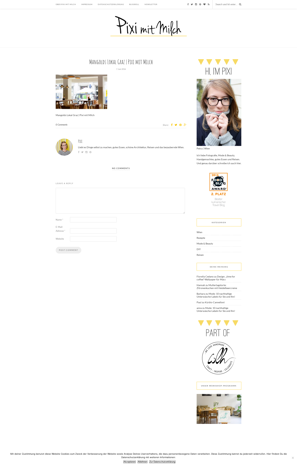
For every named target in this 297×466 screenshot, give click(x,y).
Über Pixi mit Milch (66, 4)
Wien (199, 232)
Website (60, 238)
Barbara (201, 293)
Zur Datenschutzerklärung (162, 461)
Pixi (80, 141)
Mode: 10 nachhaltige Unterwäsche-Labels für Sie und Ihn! (216, 295)
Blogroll (134, 4)
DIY (199, 249)
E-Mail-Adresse (60, 229)
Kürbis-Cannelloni (215, 302)
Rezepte (201, 237)
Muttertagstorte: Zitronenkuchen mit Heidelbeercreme (217, 286)
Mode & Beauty (205, 243)
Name (59, 219)
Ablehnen (142, 461)
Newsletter (151, 4)
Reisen (200, 254)
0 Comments (61, 124)
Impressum (86, 4)
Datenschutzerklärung (111, 4)
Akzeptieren (129, 461)
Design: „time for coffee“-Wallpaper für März (216, 278)
